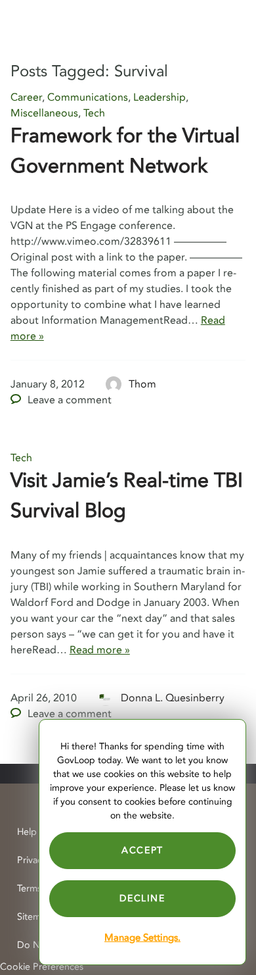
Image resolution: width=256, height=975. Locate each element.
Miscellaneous (44, 113)
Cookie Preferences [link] (41, 967)
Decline (142, 898)
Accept (142, 850)
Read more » (100, 650)
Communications (87, 97)
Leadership (159, 97)
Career (26, 97)
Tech (94, 113)
